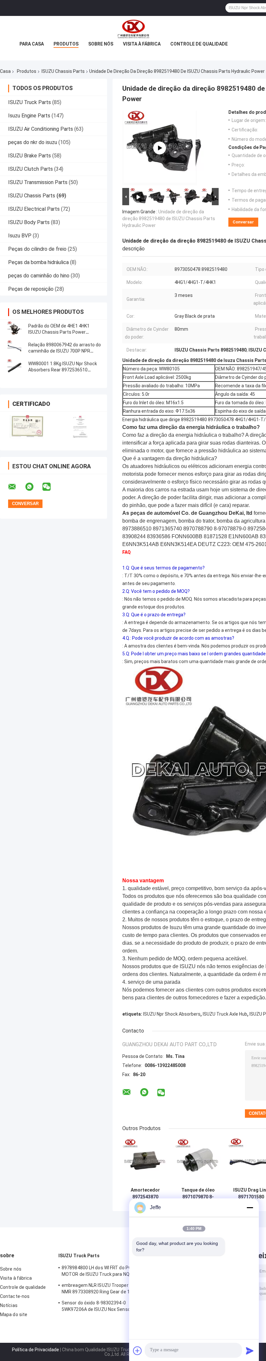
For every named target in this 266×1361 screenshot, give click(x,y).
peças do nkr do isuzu (32, 142)
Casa (5, 71)
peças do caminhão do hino (38, 276)
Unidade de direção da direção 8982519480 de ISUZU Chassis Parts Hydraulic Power (168, 218)
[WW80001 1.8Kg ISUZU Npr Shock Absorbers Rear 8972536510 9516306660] (14, 367)
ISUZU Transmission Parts (37, 182)
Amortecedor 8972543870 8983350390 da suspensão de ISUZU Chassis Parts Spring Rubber (145, 1193)
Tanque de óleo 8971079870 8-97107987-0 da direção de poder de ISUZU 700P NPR (198, 1193)
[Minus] (250, 1207)
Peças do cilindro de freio (37, 249)
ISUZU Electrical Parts (34, 209)
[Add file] (137, 1350)
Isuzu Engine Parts (29, 116)
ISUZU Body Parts (29, 222)
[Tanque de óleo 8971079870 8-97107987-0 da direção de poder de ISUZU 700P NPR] (198, 1161)
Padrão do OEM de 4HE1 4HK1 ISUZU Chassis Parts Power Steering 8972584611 (59, 332)
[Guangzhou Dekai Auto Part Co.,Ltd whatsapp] (33, 487)
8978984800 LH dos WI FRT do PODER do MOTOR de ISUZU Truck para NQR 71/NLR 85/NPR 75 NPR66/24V (105, 1272)
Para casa (31, 44)
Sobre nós (100, 44)
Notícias (9, 1305)
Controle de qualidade (199, 44)
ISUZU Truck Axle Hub (225, 1014)
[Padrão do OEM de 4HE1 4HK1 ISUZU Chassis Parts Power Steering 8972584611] (14, 329)
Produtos (66, 44)
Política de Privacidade (35, 1349)
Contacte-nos (15, 1296)
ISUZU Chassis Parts (63, 71)
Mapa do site (13, 1314)
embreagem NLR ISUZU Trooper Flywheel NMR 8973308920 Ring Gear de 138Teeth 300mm (105, 1289)
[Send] (250, 1350)
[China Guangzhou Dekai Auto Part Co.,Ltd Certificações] (27, 427)
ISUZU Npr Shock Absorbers (171, 1014)
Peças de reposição (31, 289)
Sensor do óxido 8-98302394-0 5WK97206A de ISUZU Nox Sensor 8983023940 (97, 1307)
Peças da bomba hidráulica (38, 262)
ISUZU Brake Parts (29, 156)
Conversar (243, 222)
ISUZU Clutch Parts (30, 169)
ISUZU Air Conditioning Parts (40, 129)
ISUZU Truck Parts (29, 102)
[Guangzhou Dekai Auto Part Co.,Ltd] (133, 29)
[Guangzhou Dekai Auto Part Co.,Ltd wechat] (50, 487)
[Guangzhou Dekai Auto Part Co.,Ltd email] (16, 487)
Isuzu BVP (19, 236)
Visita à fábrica (142, 44)
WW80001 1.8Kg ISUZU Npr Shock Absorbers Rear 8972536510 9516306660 (62, 370)
